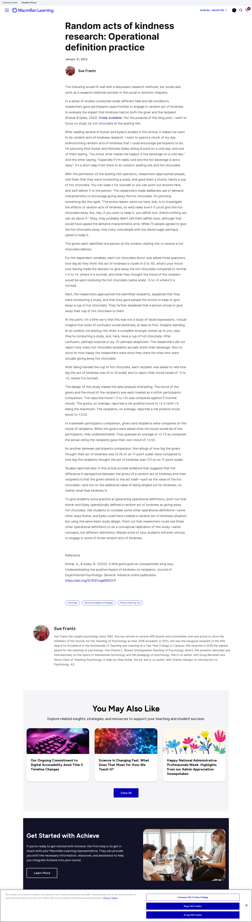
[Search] (240, 10)
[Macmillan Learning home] (32, 10)
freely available (110, 118)
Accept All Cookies (193, 915)
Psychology (72, 603)
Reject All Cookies (193, 906)
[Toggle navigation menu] (6, 10)
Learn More (42, 873)
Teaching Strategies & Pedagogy (98, 603)
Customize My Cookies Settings (192, 897)
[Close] (246, 905)
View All (126, 793)
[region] (126, 905)
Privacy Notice (110, 898)
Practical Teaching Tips (130, 603)
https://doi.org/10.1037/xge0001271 (90, 580)
